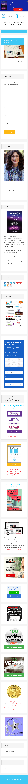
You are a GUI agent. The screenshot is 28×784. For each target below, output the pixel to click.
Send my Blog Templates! (14, 385)
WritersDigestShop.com (14, 475)
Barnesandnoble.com (14, 471)
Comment (6, 88)
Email (5, 115)
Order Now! (6, 268)
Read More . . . (7, 197)
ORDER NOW (18, 9)
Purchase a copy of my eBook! (14, 436)
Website (6, 123)
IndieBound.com (14, 473)
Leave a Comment (7, 42)
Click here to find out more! (14, 549)
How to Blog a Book (14, 16)
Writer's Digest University (10, 707)
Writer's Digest (15, 704)
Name (5, 107)
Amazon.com (14, 469)
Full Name (7, 369)
